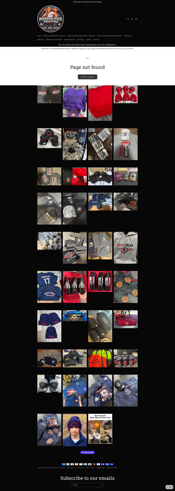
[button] (128, 19)
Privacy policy (80, 467)
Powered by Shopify (59, 467)
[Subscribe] (102, 485)
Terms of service (90, 467)
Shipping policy (100, 467)
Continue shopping (87, 77)
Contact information (111, 467)
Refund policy (70, 467)
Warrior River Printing (48, 467)
